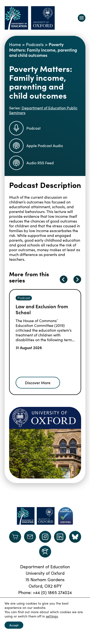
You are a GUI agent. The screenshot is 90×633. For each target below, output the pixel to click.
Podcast (33, 128)
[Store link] (15, 537)
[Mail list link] (30, 537)
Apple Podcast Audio (44, 145)
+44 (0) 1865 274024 (52, 592)
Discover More (37, 382)
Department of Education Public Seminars (43, 110)
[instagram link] (45, 537)
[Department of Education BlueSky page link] (75, 537)
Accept (13, 625)
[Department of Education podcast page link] (45, 552)
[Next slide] (77, 279)
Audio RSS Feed (40, 162)
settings (52, 616)
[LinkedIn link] (60, 537)
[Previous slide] (63, 279)
